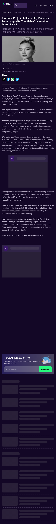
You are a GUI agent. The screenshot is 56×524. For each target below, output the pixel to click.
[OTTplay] (7, 5)
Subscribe (45, 369)
